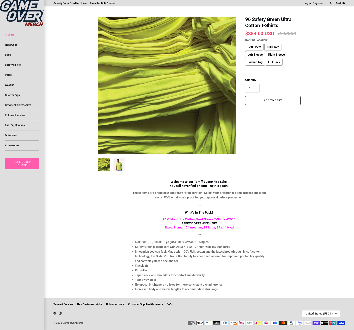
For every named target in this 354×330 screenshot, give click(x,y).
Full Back (274, 62)
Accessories (12, 145)
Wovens (9, 84)
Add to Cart (273, 100)
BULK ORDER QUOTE (22, 163)
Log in (307, 3)
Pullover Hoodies (15, 115)
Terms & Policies (63, 304)
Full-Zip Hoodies (15, 125)
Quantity (250, 80)
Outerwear (11, 135)
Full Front (273, 47)
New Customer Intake (89, 304)
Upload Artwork (115, 304)
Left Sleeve (255, 54)
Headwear (11, 44)
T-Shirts (9, 34)
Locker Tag (255, 62)
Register (318, 3)
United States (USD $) (319, 313)
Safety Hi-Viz (13, 64)
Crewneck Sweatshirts (18, 105)
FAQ (169, 304)
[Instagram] (60, 313)
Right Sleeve (276, 54)
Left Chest (254, 47)
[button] (228, 85)
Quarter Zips (12, 95)
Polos (8, 74)
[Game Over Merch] (22, 13)
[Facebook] (54, 313)
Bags (8, 54)
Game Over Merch (73, 322)
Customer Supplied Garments (145, 304)
